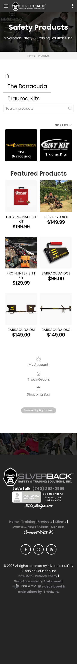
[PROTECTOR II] (56, 196)
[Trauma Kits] (56, 138)
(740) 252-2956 (48, 488)
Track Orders (38, 379)
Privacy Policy (46, 576)
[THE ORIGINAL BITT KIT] (21, 196)
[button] (6, 76)
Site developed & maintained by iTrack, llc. (41, 589)
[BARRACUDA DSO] (56, 309)
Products (44, 521)
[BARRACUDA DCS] (56, 252)
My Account (38, 364)
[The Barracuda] (21, 138)
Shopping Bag (38, 394)
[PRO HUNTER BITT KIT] (21, 252)
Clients (60, 521)
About (43, 527)
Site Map (25, 576)
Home (31, 56)
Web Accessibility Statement (38, 581)
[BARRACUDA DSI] (21, 309)
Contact (58, 527)
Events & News (24, 527)
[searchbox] (38, 108)
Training (28, 521)
